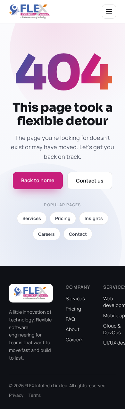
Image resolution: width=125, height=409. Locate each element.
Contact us (90, 180)
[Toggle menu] (109, 11)
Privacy (16, 395)
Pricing (73, 308)
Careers (74, 339)
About (72, 329)
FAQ (70, 319)
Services (75, 298)
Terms (35, 395)
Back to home (37, 180)
